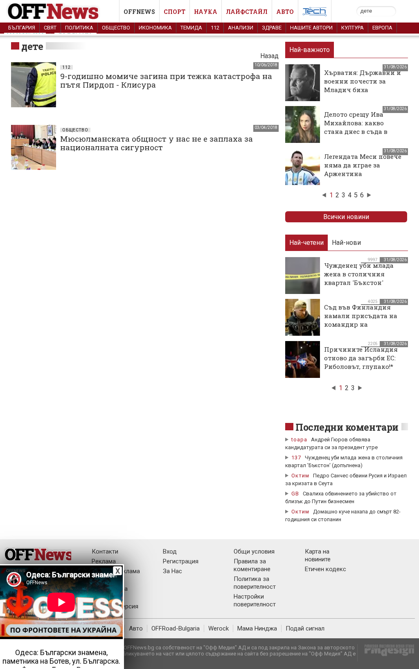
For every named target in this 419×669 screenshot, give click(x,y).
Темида (191, 28)
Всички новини (346, 217)
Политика (79, 28)
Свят (50, 28)
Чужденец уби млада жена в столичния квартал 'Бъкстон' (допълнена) (359, 278)
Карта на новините (318, 555)
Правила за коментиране (252, 565)
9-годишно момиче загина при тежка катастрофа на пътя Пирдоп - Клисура (166, 80)
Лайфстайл (247, 12)
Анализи (240, 28)
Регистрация (180, 561)
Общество (116, 28)
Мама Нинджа (257, 628)
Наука (205, 12)
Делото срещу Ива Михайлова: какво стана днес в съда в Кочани (355, 127)
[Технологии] (314, 13)
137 (296, 457)
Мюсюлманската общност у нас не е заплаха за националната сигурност (156, 142)
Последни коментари (347, 427)
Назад (269, 56)
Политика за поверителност (255, 582)
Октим (300, 475)
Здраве (272, 28)
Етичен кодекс (325, 569)
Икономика (155, 28)
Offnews (139, 12)
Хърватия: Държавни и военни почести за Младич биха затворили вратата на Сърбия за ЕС (362, 89)
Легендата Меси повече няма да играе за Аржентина (362, 165)
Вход (170, 551)
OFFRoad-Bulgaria (175, 628)
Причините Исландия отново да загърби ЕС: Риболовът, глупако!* (361, 358)
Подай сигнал (305, 628)
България (21, 28)
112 (215, 28)
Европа (382, 28)
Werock (218, 628)
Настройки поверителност (255, 600)
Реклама (104, 561)
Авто (285, 12)
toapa (299, 439)
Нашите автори (311, 28)
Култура (352, 28)
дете (32, 46)
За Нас (172, 571)
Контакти (105, 551)
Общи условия (254, 551)
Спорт (174, 12)
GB (295, 493)
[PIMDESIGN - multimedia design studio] (386, 652)
